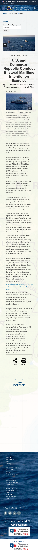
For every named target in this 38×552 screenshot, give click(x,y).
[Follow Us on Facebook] (5, 513)
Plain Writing (10, 484)
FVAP (7, 492)
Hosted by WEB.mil (18, 541)
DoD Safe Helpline (11, 496)
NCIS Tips (9, 494)
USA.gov (8, 472)
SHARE (15, 364)
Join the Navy (10, 459)
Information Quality (12, 482)
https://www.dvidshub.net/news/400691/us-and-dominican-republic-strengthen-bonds (20, 287)
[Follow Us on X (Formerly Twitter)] (10, 513)
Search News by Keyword (12, 25)
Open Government (12, 474)
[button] (9, 4)
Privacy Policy (10, 470)
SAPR (7, 499)
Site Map (8, 464)
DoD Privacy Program (12, 468)
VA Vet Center (10, 490)
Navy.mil (8, 457)
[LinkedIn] (14, 513)
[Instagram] (19, 513)
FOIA (7, 462)
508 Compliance (11, 480)
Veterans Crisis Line (12, 488)
